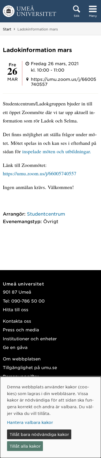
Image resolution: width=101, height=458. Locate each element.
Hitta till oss (15, 309)
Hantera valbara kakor (30, 422)
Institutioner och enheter (30, 338)
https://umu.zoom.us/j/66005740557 (39, 173)
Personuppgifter (21, 376)
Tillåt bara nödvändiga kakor (39, 434)
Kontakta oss (17, 321)
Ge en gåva (15, 347)
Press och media (21, 329)
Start (7, 29)
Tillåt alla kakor (25, 445)
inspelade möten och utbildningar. (56, 151)
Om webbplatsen (22, 358)
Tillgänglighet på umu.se (30, 367)
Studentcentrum (46, 213)
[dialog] (50, 417)
